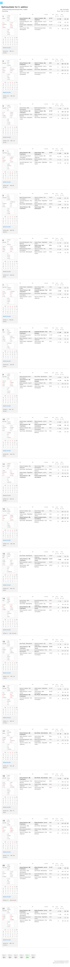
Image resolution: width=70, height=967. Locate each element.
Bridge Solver (7, 47)
